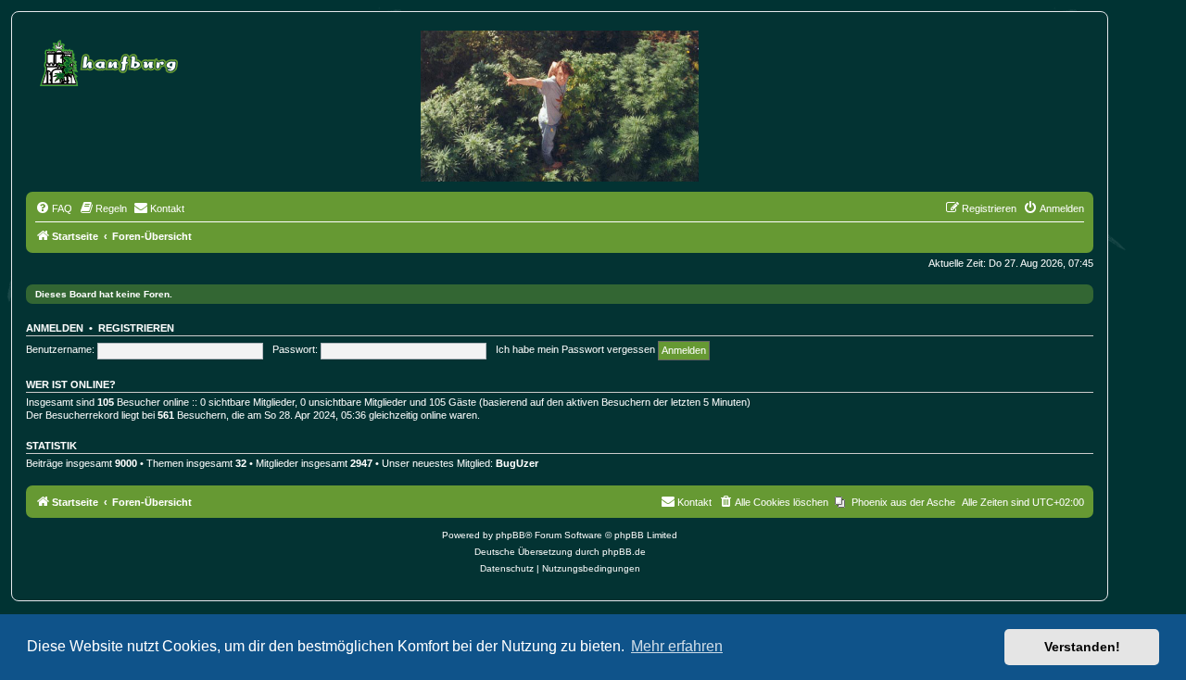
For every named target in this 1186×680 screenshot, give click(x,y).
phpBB (510, 535)
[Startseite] (111, 59)
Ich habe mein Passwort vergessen (575, 349)
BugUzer (517, 463)
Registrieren (136, 328)
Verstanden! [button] (1082, 646)
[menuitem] (53, 208)
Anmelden (54, 328)
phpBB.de (624, 552)
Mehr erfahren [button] (677, 646)
